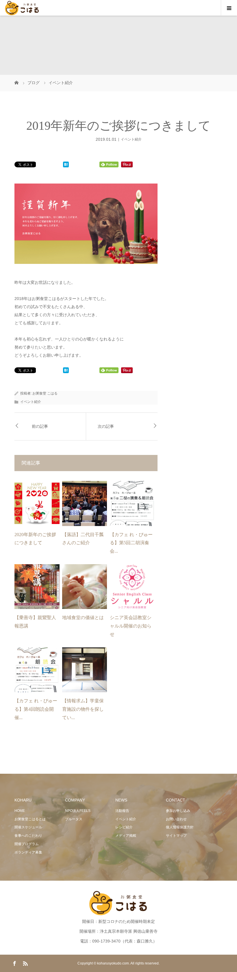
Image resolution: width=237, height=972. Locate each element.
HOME (19, 811)
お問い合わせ (176, 819)
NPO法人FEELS (77, 811)
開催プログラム (26, 844)
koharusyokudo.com (113, 963)
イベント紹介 (131, 139)
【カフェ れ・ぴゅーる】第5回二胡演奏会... (131, 543)
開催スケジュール (28, 827)
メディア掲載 (125, 836)
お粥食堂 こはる (45, 393)
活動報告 (122, 811)
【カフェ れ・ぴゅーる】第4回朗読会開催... (35, 709)
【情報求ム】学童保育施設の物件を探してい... (83, 709)
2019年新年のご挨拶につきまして (118, 125)
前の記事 (40, 426)
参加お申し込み (178, 811)
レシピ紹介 (124, 827)
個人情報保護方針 (180, 827)
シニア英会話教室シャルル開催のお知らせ (130, 626)
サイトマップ (176, 836)
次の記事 (106, 426)
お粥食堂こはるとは (30, 819)
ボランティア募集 (28, 852)
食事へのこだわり (28, 836)
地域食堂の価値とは (83, 617)
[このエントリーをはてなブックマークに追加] (66, 164)
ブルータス (73, 819)
